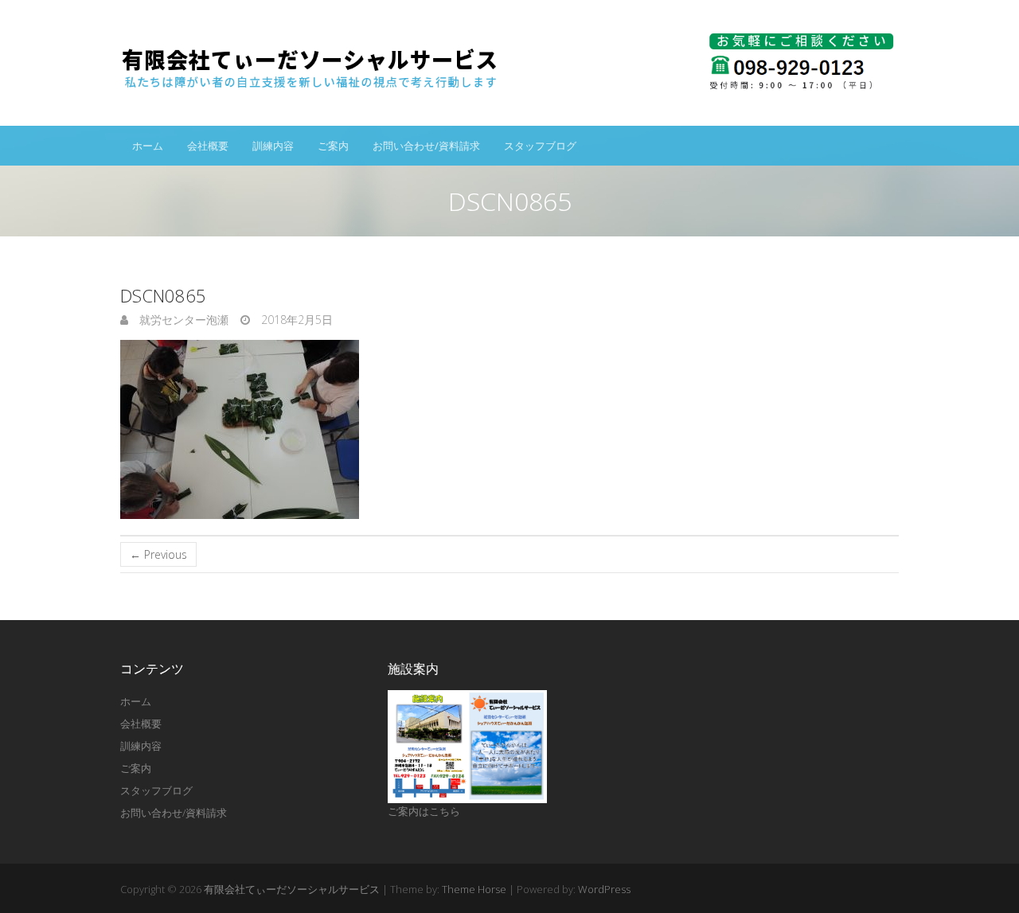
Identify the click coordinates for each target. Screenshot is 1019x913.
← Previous (158, 554)
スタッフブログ (540, 146)
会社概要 (207, 146)
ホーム (147, 146)
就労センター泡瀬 (182, 319)
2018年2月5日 (295, 319)
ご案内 (333, 146)
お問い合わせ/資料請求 (426, 146)
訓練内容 (273, 146)
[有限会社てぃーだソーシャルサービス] (509, 63)
